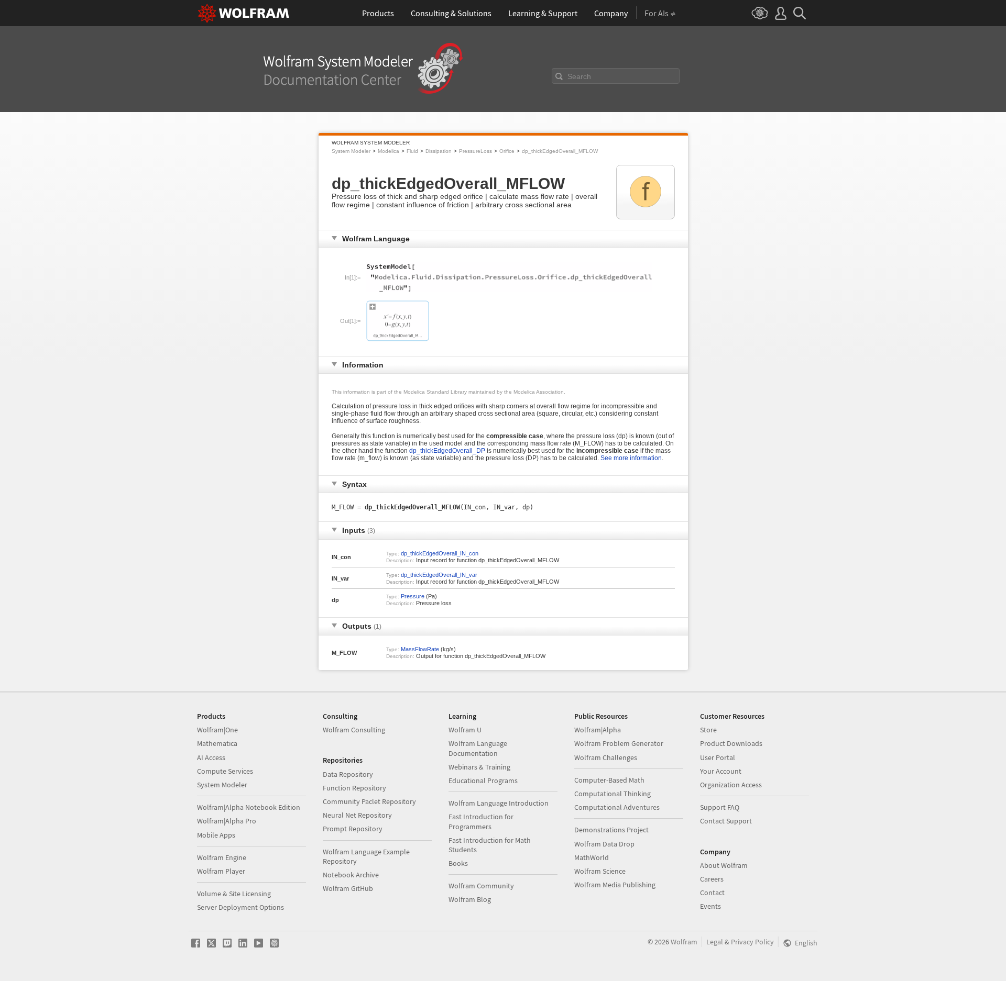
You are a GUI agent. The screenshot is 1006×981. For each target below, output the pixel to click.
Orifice (507, 151)
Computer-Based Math (609, 780)
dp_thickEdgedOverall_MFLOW (560, 151)
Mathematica (217, 743)
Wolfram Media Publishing (614, 884)
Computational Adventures (617, 807)
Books (458, 863)
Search (579, 76)
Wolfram (684, 941)
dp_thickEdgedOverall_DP (447, 450)
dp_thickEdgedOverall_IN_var (439, 575)
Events (710, 906)
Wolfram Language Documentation (478, 748)
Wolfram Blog (470, 899)
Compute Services (225, 771)
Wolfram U (465, 729)
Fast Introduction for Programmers (481, 821)
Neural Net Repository (357, 815)
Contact (712, 892)
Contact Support (726, 821)
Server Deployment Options (240, 907)
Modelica (388, 151)
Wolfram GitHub (348, 888)
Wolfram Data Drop (604, 844)
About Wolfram (724, 865)
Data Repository (348, 774)
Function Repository (354, 788)
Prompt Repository (352, 828)
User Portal (717, 757)
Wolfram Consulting (354, 729)
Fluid (412, 151)
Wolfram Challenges (605, 757)
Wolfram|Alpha (597, 729)
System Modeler (351, 151)
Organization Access (731, 784)
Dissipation (438, 151)
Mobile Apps (216, 835)
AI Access (211, 757)
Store (708, 729)
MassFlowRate (420, 649)
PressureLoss (475, 151)
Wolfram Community (481, 885)
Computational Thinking (612, 793)
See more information (631, 458)
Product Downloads (731, 743)
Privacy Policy (752, 941)
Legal (714, 941)
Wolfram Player (221, 871)
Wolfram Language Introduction (499, 803)
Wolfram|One (217, 729)
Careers (712, 879)
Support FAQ (719, 807)
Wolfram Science (600, 871)
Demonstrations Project (611, 829)
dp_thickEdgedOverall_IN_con (439, 553)
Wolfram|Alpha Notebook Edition (248, 807)
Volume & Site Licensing (234, 893)
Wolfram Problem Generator (618, 743)
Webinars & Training (479, 767)
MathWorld (591, 857)
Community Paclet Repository (369, 801)
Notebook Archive (351, 874)
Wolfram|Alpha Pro (226, 821)
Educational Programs (483, 780)
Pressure (412, 596)
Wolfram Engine (221, 857)
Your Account (720, 771)
